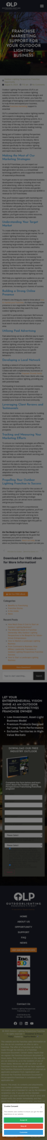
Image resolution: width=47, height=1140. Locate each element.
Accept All (23, 1120)
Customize (23, 1132)
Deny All (23, 1126)
